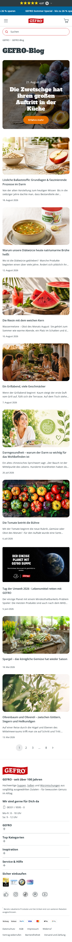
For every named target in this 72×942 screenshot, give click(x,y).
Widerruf (47, 928)
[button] (3, 3)
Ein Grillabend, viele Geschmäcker (24, 386)
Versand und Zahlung (54, 934)
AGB (21, 928)
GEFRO (6, 40)
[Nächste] (52, 747)
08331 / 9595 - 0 (16, 807)
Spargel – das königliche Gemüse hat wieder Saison (35, 659)
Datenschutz (9, 928)
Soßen (30, 785)
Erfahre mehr (36, 119)
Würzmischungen (50, 785)
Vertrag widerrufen (12, 934)
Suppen (21, 785)
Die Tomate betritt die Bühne (21, 523)
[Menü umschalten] (6, 20)
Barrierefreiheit (32, 934)
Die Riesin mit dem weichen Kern (23, 320)
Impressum (33, 928)
